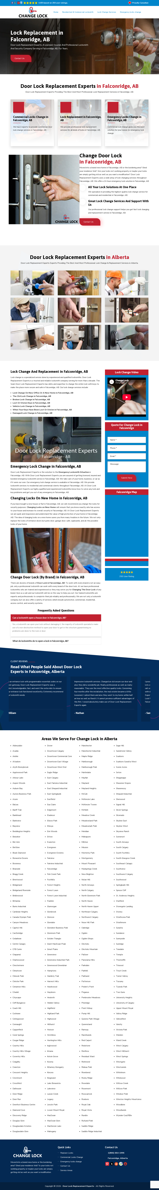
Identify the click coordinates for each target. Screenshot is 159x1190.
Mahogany (51, 1131)
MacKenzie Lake (54, 1126)
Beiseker (16, 836)
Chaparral (17, 954)
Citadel (16, 992)
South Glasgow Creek (125, 858)
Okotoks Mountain (89, 949)
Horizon (50, 1029)
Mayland (85, 783)
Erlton (50, 836)
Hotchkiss (51, 1035)
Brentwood (17, 879)
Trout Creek (121, 970)
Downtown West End (56, 767)
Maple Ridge (87, 756)
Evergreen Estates (55, 852)
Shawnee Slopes (123, 783)
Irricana (50, 1051)
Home (56, 12)
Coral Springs (18, 1035)
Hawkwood (52, 986)
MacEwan (51, 1115)
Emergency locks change (130, 12)
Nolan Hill (85, 879)
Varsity (119, 1024)
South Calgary (122, 847)
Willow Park (121, 1088)
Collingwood (18, 1019)
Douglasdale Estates (22, 1126)
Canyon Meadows (20, 922)
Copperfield (18, 1029)
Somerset (120, 836)
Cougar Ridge (18, 1040)
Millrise (84, 842)
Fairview (50, 858)
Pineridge (85, 1003)
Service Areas (66, 1170)
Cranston (16, 1067)
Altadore (16, 761)
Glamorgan (52, 906)
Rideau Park (86, 1067)
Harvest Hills (53, 981)
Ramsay (84, 1029)
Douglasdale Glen (20, 1131)
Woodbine (120, 1104)
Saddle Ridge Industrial (91, 1131)
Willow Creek (122, 1083)
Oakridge (85, 927)
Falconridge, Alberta (118, 1158)
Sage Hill (120, 745)
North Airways (87, 885)
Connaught (17, 1024)
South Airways (122, 842)
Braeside (16, 868)
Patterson (85, 981)
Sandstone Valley (124, 751)
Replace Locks (66, 1153)
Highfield (51, 1008)
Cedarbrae (17, 938)
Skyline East (121, 820)
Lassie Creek (52, 1094)
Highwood (51, 1019)
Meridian (85, 831)
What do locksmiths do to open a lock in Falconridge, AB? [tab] (41, 641)
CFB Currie (17, 949)
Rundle (84, 1115)
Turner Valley (122, 976)
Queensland (86, 1024)
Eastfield (51, 799)
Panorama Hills (88, 960)
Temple (119, 954)
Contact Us (20, 58)
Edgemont (51, 810)
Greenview (51, 954)
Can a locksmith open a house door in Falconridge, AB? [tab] (39, 617)
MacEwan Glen (53, 1120)
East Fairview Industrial (57, 783)
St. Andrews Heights (125, 895)
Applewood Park (20, 772)
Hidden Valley (53, 1003)
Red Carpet (86, 1040)
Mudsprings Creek (89, 868)
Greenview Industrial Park (58, 960)
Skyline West (122, 826)
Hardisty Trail (53, 976)
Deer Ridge (17, 1094)
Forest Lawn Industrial (57, 895)
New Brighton (87, 874)
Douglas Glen (18, 1120)
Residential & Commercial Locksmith (78, 12)
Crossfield (17, 1083)
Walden (119, 1035)
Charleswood (18, 960)
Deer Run (17, 1099)
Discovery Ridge (20, 1115)
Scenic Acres (121, 767)
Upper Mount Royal (124, 1008)
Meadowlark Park (89, 826)
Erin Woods (52, 831)
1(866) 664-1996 (116, 1153)
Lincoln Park (52, 1104)
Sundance (120, 933)
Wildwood (120, 1078)
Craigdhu (16, 1061)
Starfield (120, 901)
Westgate (120, 1061)
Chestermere (18, 965)
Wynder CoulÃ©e (124, 1115)
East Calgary (52, 777)
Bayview (16, 826)
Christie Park (18, 981)
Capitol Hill (17, 927)
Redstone (85, 1045)
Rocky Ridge (86, 1078)
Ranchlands (86, 1035)
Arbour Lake (18, 777)
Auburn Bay (18, 788)
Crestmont (17, 1078)
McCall (84, 794)
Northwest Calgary (89, 917)
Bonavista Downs (20, 858)
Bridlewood (18, 895)
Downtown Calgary (55, 751)
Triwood (119, 965)
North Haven (87, 901)
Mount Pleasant (88, 863)
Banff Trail (17, 810)
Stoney (119, 911)
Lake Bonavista (53, 1083)
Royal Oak (86, 1104)
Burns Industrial (19, 906)
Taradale (120, 949)
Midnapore (86, 836)
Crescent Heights (20, 1072)
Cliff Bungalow (19, 1003)
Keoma (50, 1061)
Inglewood (51, 1045)
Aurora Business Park (22, 794)
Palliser (84, 954)
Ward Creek (121, 1040)
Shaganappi (121, 777)
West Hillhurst (122, 1051)
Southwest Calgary (124, 874)
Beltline (16, 847)
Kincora (50, 1072)
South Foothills (123, 852)
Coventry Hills (19, 1056)
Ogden (84, 933)
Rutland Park (87, 1120)
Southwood (121, 879)
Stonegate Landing (124, 906)
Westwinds (121, 1067)
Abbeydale (17, 745)
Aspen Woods (19, 783)
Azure (15, 799)
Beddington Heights (21, 831)
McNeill (84, 810)
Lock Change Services (107, 12)
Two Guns (120, 992)
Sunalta (119, 927)
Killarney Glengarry (55, 1067)
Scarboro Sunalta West (126, 761)
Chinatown (17, 970)
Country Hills (18, 1045)
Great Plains (52, 949)
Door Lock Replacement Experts (78, 1186)
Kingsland (51, 1078)
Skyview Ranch (122, 831)
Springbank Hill (122, 885)
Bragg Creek (18, 874)
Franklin (50, 901)
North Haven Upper (90, 906)
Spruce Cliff (121, 890)
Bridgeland (17, 885)
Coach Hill (17, 1008)
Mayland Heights (88, 788)
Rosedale (85, 1083)
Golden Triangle (54, 938)
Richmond (85, 1061)
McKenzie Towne (89, 804)
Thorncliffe (120, 960)
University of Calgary (125, 1003)
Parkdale (85, 965)
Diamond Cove (19, 1110)
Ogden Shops (87, 938)
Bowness (17, 863)
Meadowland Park (89, 820)
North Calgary (87, 890)
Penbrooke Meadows (90, 997)
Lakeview (51, 1088)
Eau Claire (51, 804)
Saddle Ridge (87, 1126)
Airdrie (15, 756)
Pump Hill (85, 1013)
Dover (49, 745)
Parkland (85, 976)
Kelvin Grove (52, 1056)
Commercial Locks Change (71, 1157)
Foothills (51, 879)
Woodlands (121, 1110)
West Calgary (122, 1045)
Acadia (15, 751)
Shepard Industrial (124, 794)
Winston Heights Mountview (128, 1099)
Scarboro (120, 756)
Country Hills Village (22, 1051)
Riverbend (85, 1072)
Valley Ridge (121, 1013)
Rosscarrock (86, 1094)
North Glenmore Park (90, 895)
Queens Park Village (90, 1019)
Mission (84, 847)
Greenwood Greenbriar (57, 965)
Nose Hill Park (87, 922)
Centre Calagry (19, 944)
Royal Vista (86, 1110)
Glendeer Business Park (57, 927)
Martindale (86, 772)
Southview (120, 868)
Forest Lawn (52, 890)
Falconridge (52, 868)
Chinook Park (18, 976)
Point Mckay (86, 1008)
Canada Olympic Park (22, 917)
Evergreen (51, 847)
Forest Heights (53, 885)
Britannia (16, 901)
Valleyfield (121, 1019)
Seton (118, 772)
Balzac (15, 804)
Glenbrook (51, 911)
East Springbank (54, 794)
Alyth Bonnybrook (20, 767)
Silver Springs (122, 810)
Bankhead (17, 815)
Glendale (51, 922)
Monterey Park (88, 852)
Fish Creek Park (54, 874)
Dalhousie (17, 1088)
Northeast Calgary (89, 911)
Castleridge (18, 933)
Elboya (50, 826)
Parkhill (84, 970)
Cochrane (16, 1013)
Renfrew (85, 1051)
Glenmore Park (53, 933)
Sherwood (120, 799)
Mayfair (84, 777)
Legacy (50, 1099)
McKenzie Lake (88, 799)
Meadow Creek (88, 815)
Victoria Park (121, 1029)
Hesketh (51, 997)
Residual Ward (87, 1056)
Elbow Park (52, 820)
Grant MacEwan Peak (56, 944)
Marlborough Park (89, 767)
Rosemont (86, 1088)
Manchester (86, 745)
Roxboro (85, 1099)
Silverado (120, 815)
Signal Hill (120, 804)
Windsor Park (122, 1094)
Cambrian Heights (20, 911)
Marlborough (87, 761)
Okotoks (85, 944)
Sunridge (120, 944)
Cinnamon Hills (19, 986)
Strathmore (121, 922)
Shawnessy (121, 788)
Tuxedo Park (121, 986)
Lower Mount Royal (55, 1110)
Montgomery (87, 858)
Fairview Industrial (55, 863)
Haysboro (51, 992)
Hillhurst (51, 1024)
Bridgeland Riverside (22, 890)
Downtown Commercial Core (59, 756)
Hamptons (51, 970)
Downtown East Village (57, 761)
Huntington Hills (54, 1040)
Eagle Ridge (52, 772)
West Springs (122, 1056)
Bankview (17, 820)
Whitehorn (120, 1072)
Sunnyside (120, 938)
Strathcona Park (123, 917)
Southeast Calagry (124, 863)
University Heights (124, 997)
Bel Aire (16, 842)
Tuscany (119, 981)
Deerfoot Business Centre (24, 1104)
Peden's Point (87, 986)
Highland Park (53, 1013)
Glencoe (50, 917)
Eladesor (51, 815)
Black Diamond (19, 852)
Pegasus (85, 992)
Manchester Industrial (90, 751)
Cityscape (17, 997)
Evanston (51, 842)
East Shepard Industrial (57, 788)
